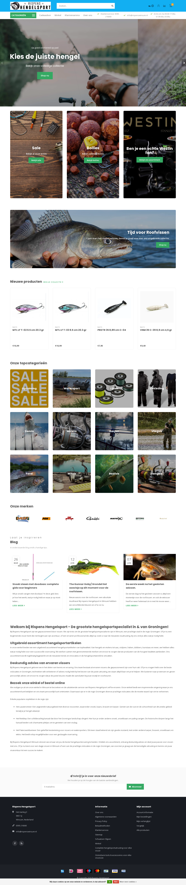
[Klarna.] (80, 871)
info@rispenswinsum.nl (26, 831)
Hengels (141, 456)
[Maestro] (88, 871)
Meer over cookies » (128, 882)
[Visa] (114, 871)
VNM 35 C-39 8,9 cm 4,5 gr (156, 330)
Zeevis (13, 413)
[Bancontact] (106, 871)
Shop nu (93, 75)
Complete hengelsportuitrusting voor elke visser (113, 849)
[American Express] (62, 871)
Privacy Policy (101, 821)
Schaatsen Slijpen (103, 839)
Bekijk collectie (52, 282)
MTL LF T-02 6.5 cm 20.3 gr (28, 330)
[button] (2, 62)
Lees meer (18, 605)
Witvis (55, 456)
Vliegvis (141, 413)
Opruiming (14, 370)
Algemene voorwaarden (106, 816)
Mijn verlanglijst (143, 821)
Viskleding (142, 370)
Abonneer (137, 786)
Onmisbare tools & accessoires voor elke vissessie (113, 856)
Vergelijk (140, 825)
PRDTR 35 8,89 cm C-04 (112, 330)
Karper (98, 413)
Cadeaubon (45, 15)
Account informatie (145, 812)
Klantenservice (72, 15)
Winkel (57, 15)
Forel (12, 456)
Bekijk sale (36, 160)
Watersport (58, 370)
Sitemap (98, 834)
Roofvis (98, 456)
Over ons (87, 15)
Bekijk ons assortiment (149, 159)
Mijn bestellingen (144, 816)
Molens (56, 413)
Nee (116, 882)
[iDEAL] (71, 871)
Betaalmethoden (102, 825)
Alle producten (143, 830)
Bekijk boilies (93, 160)
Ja (110, 882)
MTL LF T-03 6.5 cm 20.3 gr (70, 330)
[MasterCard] (97, 871)
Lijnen (97, 370)
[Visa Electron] (123, 871)
